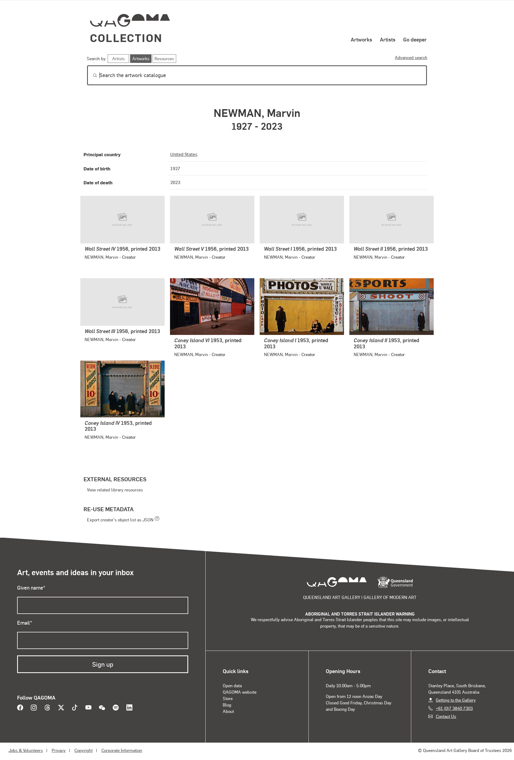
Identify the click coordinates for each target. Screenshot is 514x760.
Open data (232, 685)
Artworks (361, 39)
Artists (387, 39)
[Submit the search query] (90, 75)
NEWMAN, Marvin (101, 257)
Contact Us (446, 716)
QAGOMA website (239, 692)
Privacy (59, 750)
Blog (227, 705)
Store (228, 698)
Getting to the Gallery (456, 700)
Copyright (83, 750)
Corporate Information (121, 750)
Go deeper (415, 39)
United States (183, 154)
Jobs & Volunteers (26, 750)
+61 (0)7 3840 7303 (454, 708)
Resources (164, 58)
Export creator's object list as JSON (120, 519)
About (228, 711)
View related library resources (115, 489)
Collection (126, 37)
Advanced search (411, 57)
